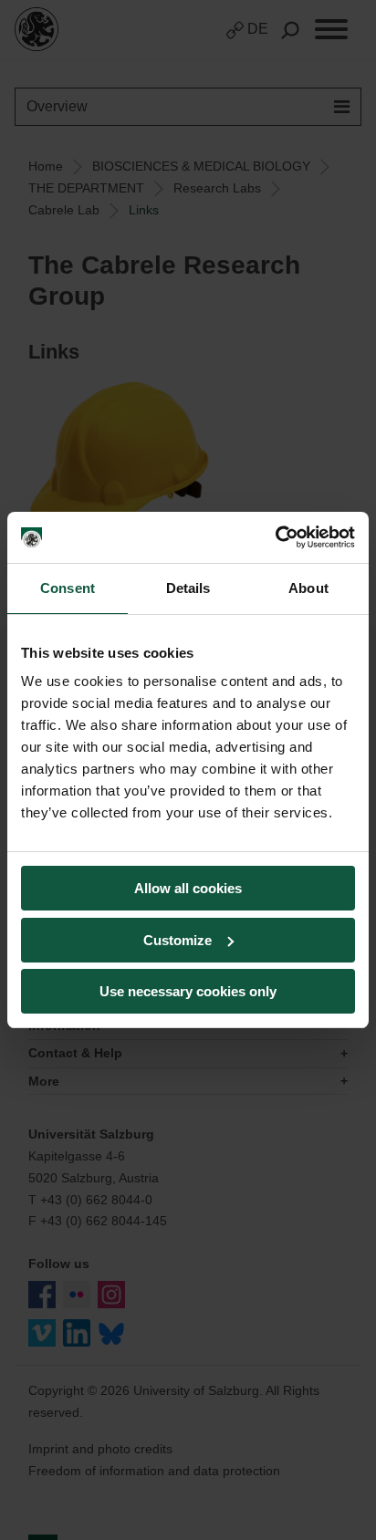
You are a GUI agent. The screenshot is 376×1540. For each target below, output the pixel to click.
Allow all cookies (188, 888)
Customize (177, 940)
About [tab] (308, 588)
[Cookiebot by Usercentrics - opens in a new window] (275, 537)
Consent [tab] (67, 588)
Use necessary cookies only (188, 991)
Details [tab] (188, 588)
